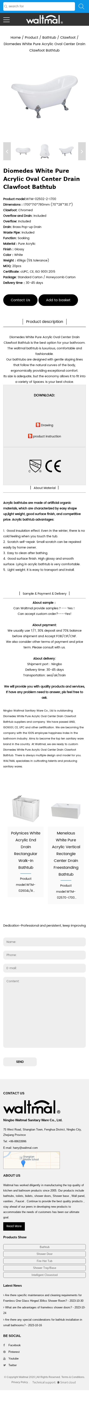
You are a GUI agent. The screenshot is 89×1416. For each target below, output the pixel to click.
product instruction (47, 436)
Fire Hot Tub (44, 1261)
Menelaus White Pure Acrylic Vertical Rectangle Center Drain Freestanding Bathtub (65, 854)
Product (31, 37)
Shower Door (44, 1254)
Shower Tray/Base (44, 1267)
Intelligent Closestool (45, 1275)
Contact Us (20, 300)
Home (16, 37)
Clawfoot (68, 37)
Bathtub (49, 37)
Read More (14, 1226)
